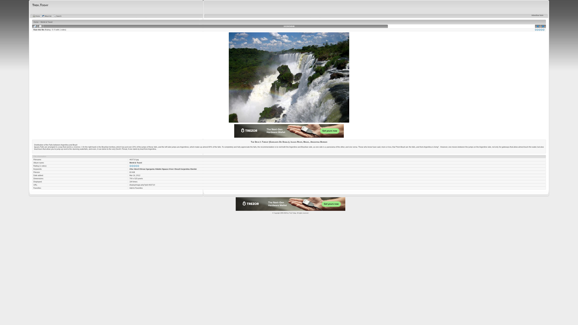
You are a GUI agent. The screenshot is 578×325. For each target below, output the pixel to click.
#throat (142, 169)
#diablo (158, 169)
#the (131, 169)
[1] (536, 30)
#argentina (185, 169)
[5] (544, 30)
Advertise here (537, 15)
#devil (136, 169)
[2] (538, 30)
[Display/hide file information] (40, 26)
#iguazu (165, 169)
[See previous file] (537, 26)
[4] (542, 30)
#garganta (150, 169)
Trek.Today (292, 213)
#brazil (177, 169)
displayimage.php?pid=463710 (142, 185)
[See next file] (543, 26)
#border (193, 169)
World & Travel (135, 163)
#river (171, 169)
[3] (540, 30)
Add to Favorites (136, 188)
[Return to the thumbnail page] (34, 26)
